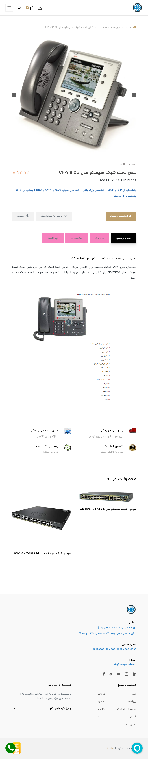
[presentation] (134, 95)
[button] (40, 7)
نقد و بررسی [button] (123, 238)
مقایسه (20, 216)
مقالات (102, 709)
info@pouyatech (122, 665)
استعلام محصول (119, 216)
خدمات (102, 694)
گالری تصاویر (129, 717)
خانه (133, 694)
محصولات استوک (126, 709)
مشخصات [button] (76, 238)
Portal (110, 748)
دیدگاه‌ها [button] (53, 238)
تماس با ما (130, 724)
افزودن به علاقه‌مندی (52, 216)
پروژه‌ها (132, 701)
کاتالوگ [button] (99, 238)
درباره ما (101, 717)
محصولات (100, 701)
